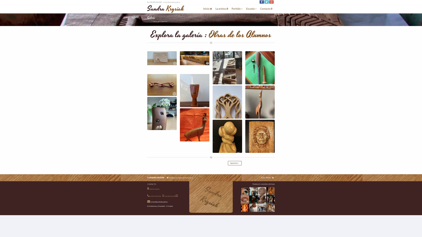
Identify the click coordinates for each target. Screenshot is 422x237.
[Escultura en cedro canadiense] (245, 199)
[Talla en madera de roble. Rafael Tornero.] (260, 102)
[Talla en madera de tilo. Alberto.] (227, 102)
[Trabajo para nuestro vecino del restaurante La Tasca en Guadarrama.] (227, 67)
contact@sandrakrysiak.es (171, 2)
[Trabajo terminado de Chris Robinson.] (162, 62)
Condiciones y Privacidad (156, 206)
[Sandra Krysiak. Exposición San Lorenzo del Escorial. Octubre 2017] (253, 208)
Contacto (265, 8)
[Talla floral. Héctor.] (162, 85)
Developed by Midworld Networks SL (180, 178)
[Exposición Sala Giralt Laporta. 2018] (270, 208)
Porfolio (236, 8)
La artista (221, 8)
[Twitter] (266, 2)
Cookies (170, 206)
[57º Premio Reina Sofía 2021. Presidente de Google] (253, 191)
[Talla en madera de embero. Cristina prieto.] (162, 113)
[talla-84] (253, 199)
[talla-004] (270, 191)
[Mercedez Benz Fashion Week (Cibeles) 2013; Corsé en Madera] (270, 199)
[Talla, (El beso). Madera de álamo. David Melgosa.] (227, 136)
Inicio (206, 8)
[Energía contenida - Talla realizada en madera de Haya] (245, 191)
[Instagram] (271, 2)
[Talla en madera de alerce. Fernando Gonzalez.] (194, 124)
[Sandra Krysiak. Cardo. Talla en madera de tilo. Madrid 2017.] (262, 191)
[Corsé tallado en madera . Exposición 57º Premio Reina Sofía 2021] (262, 199)
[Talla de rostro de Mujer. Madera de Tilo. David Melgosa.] (260, 136)
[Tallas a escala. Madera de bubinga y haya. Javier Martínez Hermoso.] (260, 67)
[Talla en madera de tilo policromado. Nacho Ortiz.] (194, 90)
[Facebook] (262, 2)
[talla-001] (245, 208)
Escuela (250, 8)
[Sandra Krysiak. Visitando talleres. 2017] (262, 208)
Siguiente (233, 163)
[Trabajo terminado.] (194, 62)
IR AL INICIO (266, 177)
